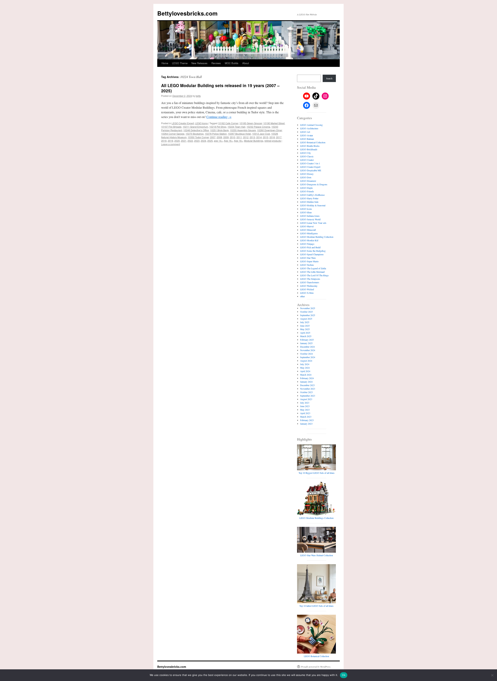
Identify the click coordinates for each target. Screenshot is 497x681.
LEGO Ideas (306, 212)
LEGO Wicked (307, 289)
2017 (279, 137)
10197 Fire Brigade (171, 126)
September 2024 (307, 357)
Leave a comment (170, 144)
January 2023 (306, 423)
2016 (272, 137)
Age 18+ (238, 140)
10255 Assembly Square (243, 130)
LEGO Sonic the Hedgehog (313, 250)
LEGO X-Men (307, 292)
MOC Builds (231, 63)
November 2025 (307, 308)
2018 (164, 140)
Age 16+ (228, 140)
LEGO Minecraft (308, 229)
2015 (265, 137)
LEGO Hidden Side (309, 201)
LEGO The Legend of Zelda (313, 268)
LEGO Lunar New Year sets (313, 222)
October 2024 (306, 353)
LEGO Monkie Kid (309, 240)
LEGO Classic (307, 156)
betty (198, 95)
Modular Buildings (253, 140)
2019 (170, 140)
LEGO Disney (307, 173)
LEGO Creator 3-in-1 (310, 163)
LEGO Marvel (307, 226)
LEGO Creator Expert (183, 123)
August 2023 (306, 399)
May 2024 (305, 367)
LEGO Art (305, 131)
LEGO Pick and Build (310, 247)
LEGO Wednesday (308, 285)
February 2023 (307, 420)
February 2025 (307, 339)
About (245, 63)
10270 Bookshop (195, 133)
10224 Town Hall (236, 126)
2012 (245, 137)
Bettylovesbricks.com (187, 13)
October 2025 (306, 311)
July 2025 (304, 322)
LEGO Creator (307, 159)
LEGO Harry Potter (309, 198)
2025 (210, 140)
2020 (177, 140)
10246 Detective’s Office (196, 130)
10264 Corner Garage (172, 133)
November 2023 (307, 388)
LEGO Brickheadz (308, 149)
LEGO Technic (307, 264)
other (302, 296)
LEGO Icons (201, 123)
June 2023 (305, 406)
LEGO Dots (305, 177)
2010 (232, 137)
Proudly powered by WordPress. (316, 666)
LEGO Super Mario (309, 261)
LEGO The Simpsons (310, 278)
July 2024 (304, 364)
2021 (183, 140)
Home (165, 63)
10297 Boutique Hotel (239, 133)
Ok (343, 675)
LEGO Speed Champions (312, 254)
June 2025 (305, 325)
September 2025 (307, 315)
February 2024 (307, 378)
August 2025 (306, 318)
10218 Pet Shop (217, 126)
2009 (226, 137)
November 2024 (307, 350)
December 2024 (307, 346)
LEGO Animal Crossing (311, 124)
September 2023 (307, 395)
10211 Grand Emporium (195, 126)
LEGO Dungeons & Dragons (313, 184)
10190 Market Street (274, 123)
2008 (219, 137)
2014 (259, 137)
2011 (239, 137)
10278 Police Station (216, 133)
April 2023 (305, 413)
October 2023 (306, 392)
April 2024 (305, 371)
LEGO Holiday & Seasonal (312, 205)
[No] (492, 675)
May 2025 (305, 329)
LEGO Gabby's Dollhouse (312, 194)
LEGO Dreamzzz (308, 180)
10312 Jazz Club (261, 133)
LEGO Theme (180, 63)
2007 (212, 137)
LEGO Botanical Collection (312, 142)
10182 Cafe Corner (228, 123)
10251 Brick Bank (219, 130)
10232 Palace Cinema (258, 126)
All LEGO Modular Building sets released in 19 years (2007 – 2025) (220, 88)
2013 (252, 137)
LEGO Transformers (309, 282)
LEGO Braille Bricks (310, 145)
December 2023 (307, 385)
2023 (197, 140)
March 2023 (305, 416)
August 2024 (306, 360)
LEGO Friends (307, 191)
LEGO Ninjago (307, 243)
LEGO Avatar (306, 135)
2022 (190, 140)
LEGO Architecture (309, 128)
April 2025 (305, 332)
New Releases (199, 63)
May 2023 (305, 409)
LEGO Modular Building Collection (316, 236)
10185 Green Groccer (250, 123)
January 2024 (306, 381)
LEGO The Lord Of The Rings (314, 275)
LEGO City (305, 152)
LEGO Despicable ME (310, 170)
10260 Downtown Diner (269, 130)
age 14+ (218, 140)
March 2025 (305, 336)
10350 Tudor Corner (198, 137)
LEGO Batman (307, 138)
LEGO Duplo (306, 187)
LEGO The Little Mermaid (312, 271)
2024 (203, 140)
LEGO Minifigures (309, 233)
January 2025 (306, 343)
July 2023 (304, 402)
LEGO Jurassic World (310, 219)
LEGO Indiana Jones (310, 215)
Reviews (216, 63)
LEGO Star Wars (308, 257)
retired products (272, 140)
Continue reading (218, 117)
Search (329, 78)
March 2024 (305, 374)
